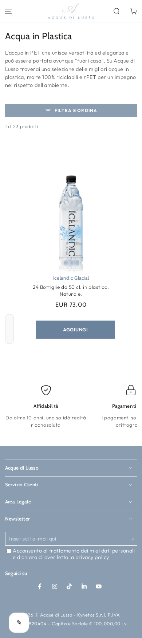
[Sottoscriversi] (133, 539)
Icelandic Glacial (71, 278)
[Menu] (8, 11)
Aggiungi (75, 329)
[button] (116, 11)
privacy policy (92, 557)
